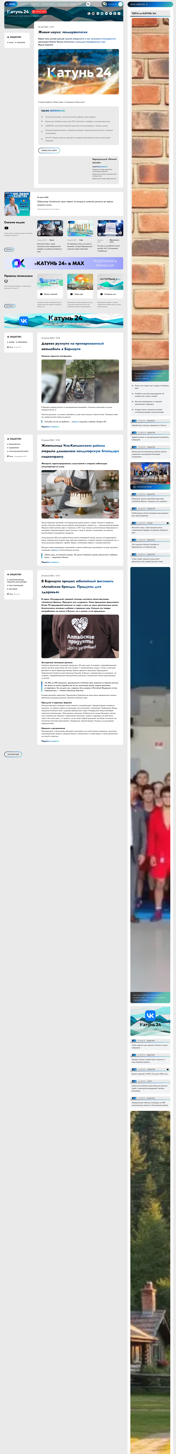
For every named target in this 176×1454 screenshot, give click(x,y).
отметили (55, 550)
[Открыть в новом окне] (98, 14)
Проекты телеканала (18, 276)
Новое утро (78, 294)
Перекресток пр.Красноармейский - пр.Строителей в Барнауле (102, 170)
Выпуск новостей (50, 294)
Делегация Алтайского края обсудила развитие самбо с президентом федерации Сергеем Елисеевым (149, 997)
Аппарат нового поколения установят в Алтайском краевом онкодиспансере (149, 410)
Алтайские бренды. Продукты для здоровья (16, 581)
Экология (151, 421)
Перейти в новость (50, 426)
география (21, 42)
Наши (71, 222)
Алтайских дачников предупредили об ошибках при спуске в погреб (149, 394)
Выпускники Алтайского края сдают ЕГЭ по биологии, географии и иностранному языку (77, 121)
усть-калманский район (18, 451)
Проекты (35, 4)
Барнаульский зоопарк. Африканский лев (104, 179)
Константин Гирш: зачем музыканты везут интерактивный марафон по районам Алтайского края (49, 248)
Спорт (81, 240)
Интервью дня (44, 222)
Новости (25, 4)
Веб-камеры (62, 4)
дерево (11, 342)
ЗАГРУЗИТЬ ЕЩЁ (13, 754)
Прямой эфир (41, 12)
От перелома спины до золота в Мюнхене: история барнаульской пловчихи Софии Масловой (79, 246)
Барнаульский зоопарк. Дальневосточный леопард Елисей (104, 175)
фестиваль (13, 589)
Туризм (52, 240)
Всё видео (9, 250)
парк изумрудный (16, 585)
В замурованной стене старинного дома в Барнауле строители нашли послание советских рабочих (150, 376)
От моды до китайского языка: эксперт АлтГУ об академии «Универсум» (108, 248)
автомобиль (22, 342)
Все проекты (10, 306)
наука (11, 42)
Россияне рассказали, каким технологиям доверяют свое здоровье (70, 117)
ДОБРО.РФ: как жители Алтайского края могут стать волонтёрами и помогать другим (76, 125)
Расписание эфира (144, 487)
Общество (151, 433)
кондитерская (14, 444)
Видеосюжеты (48, 4)
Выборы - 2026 (76, 4)
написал (75, 421)
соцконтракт (14, 448)
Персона (103, 222)
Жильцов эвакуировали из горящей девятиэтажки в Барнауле (148, 402)
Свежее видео (14, 222)
